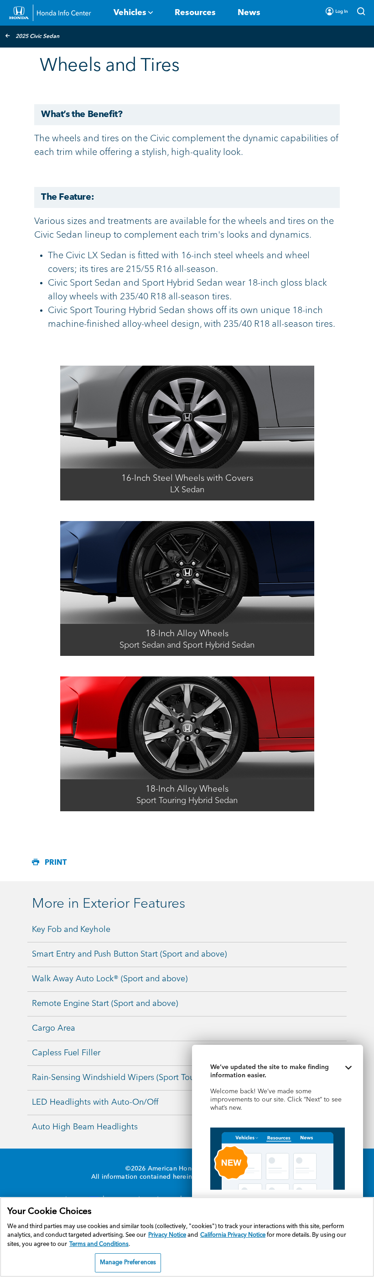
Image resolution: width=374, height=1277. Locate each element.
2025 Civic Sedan (37, 36)
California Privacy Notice (232, 1235)
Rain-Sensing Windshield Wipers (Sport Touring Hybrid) (135, 1078)
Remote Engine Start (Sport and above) (105, 1004)
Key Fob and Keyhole (71, 930)
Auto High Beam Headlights (85, 1127)
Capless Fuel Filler (66, 1053)
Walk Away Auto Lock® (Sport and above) (109, 979)
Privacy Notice (167, 1235)
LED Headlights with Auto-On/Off (95, 1102)
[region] (187, 1237)
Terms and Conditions (99, 1244)
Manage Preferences (128, 1263)
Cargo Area (53, 1028)
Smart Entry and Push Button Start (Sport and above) (129, 954)
